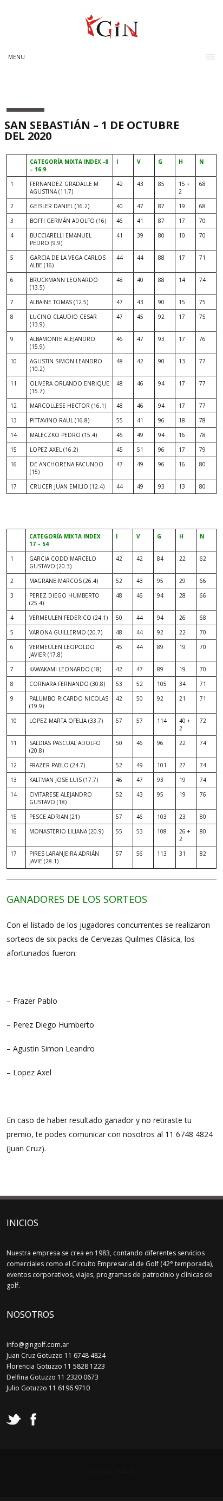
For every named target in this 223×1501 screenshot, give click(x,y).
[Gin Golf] (112, 34)
